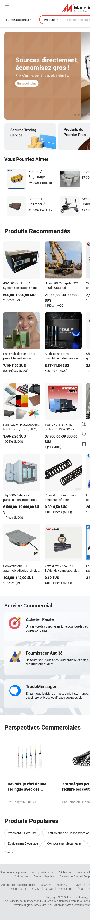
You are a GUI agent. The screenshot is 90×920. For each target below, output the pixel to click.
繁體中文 (62, 884)
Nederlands (65, 888)
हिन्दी (80, 888)
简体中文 (46, 884)
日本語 (77, 884)
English (30, 884)
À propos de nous (42, 872)
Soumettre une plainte (13, 872)
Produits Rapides (44, 876)
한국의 (36, 888)
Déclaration (65, 872)
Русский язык (17, 888)
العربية (49, 888)
